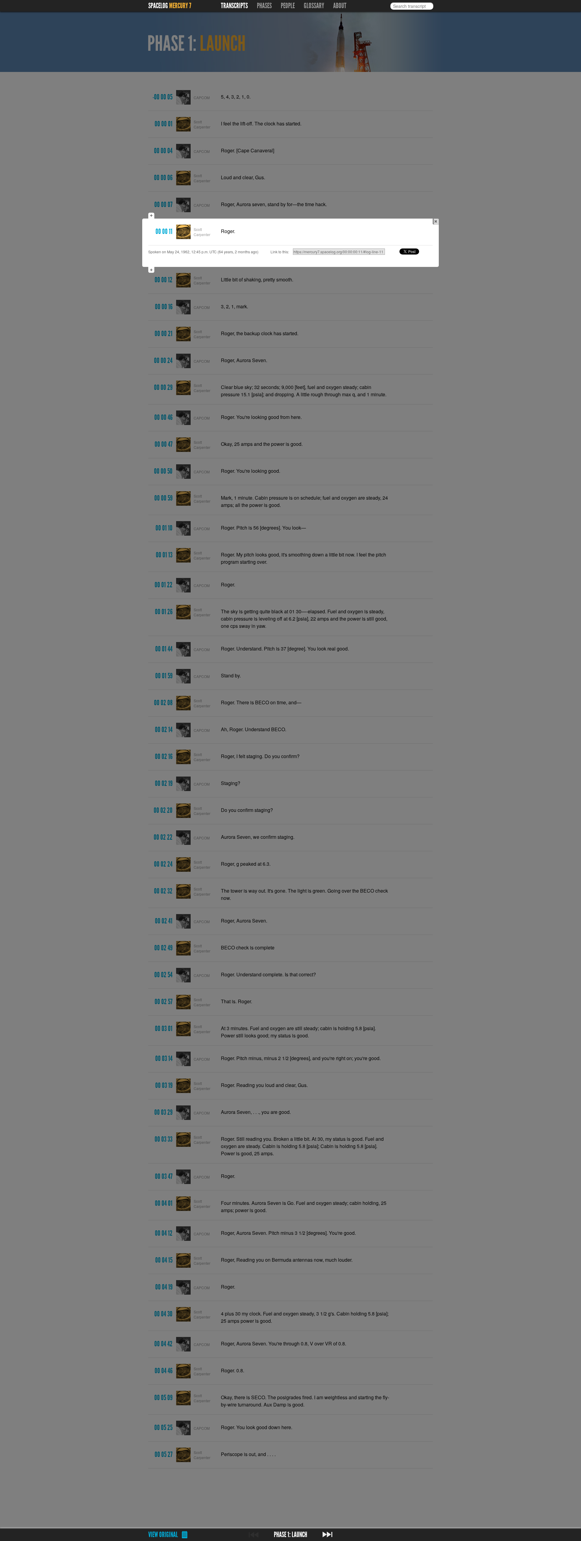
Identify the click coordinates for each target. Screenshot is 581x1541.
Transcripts (234, 6)
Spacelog (158, 6)
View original (163, 1534)
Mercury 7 (180, 6)
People (288, 6)
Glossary (314, 6)
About (339, 6)
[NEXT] (327, 1534)
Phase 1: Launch (290, 1534)
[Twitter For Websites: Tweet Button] (416, 251)
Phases (264, 6)
